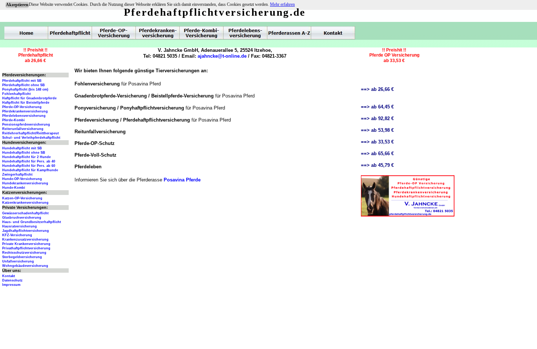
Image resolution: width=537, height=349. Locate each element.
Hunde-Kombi (13, 187)
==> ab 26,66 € (377, 89)
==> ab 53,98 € (377, 130)
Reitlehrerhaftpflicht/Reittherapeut (30, 133)
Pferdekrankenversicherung (25, 111)
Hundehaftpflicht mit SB (22, 148)
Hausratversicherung (19, 226)
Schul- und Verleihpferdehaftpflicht (31, 137)
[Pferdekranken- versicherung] (158, 32)
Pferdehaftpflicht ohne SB (23, 85)
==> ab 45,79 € (377, 165)
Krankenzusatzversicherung (25, 239)
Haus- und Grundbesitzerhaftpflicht (31, 222)
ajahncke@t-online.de (222, 56)
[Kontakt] (333, 32)
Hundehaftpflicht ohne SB (23, 152)
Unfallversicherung (18, 261)
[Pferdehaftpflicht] (70, 32)
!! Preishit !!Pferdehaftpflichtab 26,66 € (35, 55)
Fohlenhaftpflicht (16, 94)
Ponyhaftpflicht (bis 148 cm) (25, 89)
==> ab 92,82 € (377, 118)
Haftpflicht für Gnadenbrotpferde (29, 98)
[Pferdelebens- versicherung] (245, 32)
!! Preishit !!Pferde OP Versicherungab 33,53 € (394, 55)
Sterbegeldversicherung (22, 257)
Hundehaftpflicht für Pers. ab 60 (28, 166)
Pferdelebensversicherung (24, 116)
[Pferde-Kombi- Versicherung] (202, 32)
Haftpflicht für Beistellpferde (25, 102)
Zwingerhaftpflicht (17, 174)
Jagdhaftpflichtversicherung (25, 231)
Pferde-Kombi (13, 120)
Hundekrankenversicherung (25, 183)
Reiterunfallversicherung (22, 129)
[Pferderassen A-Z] (289, 32)
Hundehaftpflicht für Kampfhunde (30, 170)
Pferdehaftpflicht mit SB (22, 81)
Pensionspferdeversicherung (26, 124)
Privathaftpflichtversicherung (26, 248)
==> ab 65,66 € (377, 153)
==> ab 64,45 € (377, 107)
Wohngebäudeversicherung (25, 266)
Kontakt (8, 276)
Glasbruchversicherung (21, 217)
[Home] (26, 32)
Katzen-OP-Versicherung (22, 198)
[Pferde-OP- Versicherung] (114, 32)
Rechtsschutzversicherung (24, 252)
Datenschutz (12, 280)
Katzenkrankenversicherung (25, 202)
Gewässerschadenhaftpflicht (25, 213)
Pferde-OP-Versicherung (22, 107)
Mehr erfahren (282, 4)
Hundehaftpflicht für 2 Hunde (26, 157)
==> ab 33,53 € (377, 142)
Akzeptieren (17, 4)
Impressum (11, 285)
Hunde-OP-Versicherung (22, 179)
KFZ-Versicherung (17, 235)
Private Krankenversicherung (26, 244)
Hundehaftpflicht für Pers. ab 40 (28, 161)
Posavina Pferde (182, 180)
